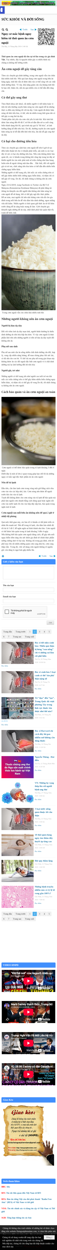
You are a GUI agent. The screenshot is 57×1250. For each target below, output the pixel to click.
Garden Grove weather (28, 960)
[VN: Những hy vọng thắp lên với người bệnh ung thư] (17, 793)
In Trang (2, 556)
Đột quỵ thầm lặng (44, 861)
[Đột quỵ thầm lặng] (17, 871)
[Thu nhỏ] (3, 29)
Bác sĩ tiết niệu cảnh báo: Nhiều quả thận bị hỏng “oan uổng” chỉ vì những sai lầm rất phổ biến (44, 649)
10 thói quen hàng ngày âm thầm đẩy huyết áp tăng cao (44, 838)
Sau (32, 29)
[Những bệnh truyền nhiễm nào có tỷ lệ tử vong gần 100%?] (17, 897)
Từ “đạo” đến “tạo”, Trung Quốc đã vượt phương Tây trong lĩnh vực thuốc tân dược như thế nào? (45, 704)
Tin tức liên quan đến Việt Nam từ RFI (23, 1193)
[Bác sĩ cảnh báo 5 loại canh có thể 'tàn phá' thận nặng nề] (17, 682)
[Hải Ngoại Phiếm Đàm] (28, 3)
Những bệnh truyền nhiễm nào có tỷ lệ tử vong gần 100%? (45, 890)
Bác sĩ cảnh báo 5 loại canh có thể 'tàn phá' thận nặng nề (45, 675)
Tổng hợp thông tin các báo (19, 1218)
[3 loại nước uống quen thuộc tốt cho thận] (17, 819)
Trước (25, 29)
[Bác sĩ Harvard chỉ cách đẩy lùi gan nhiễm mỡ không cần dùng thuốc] (17, 741)
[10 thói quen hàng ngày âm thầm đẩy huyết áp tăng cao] (17, 845)
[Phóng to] (6, 29)
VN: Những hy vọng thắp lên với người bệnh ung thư (44, 786)
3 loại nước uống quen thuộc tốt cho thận (43, 812)
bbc (8, 1187)
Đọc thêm (4, 666)
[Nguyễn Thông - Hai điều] (17, 767)
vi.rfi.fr (4, 721)
